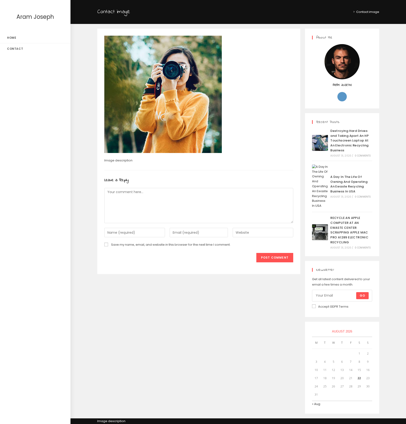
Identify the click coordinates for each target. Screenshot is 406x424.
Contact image (367, 12)
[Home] (350, 12)
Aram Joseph (35, 17)
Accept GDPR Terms (333, 306)
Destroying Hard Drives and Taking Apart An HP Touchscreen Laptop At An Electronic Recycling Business (349, 141)
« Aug (316, 404)
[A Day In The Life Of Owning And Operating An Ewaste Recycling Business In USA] (320, 186)
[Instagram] (342, 96)
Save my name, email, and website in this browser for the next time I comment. (170, 244)
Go (362, 296)
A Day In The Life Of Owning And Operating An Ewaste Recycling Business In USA (348, 184)
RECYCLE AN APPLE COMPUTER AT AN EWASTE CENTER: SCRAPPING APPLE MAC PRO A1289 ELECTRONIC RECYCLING (349, 230)
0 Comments (363, 155)
